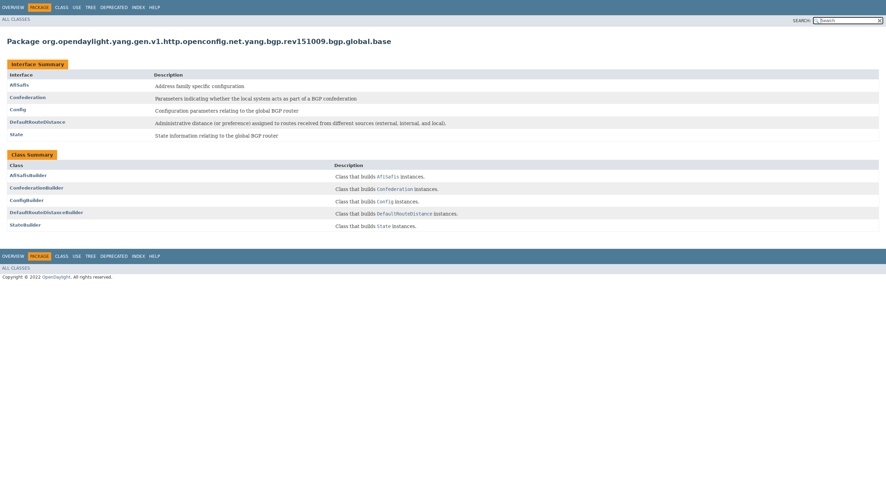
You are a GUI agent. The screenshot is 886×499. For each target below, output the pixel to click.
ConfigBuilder (27, 200)
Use (77, 7)
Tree (90, 7)
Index (138, 7)
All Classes (16, 19)
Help (154, 7)
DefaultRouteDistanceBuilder (46, 212)
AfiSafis (19, 85)
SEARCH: (802, 20)
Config (18, 109)
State (16, 134)
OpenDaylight (56, 277)
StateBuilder (25, 225)
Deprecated (114, 7)
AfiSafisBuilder (28, 175)
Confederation (28, 97)
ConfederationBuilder (36, 188)
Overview (13, 7)
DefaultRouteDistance (37, 122)
